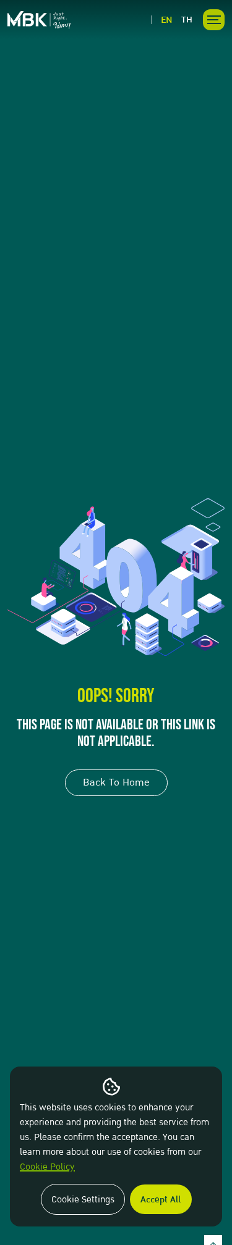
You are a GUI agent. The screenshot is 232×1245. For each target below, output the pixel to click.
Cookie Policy (47, 1166)
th (186, 19)
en (167, 19)
